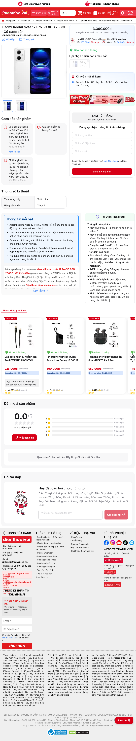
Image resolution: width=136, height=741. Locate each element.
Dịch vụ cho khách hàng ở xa (18, 583)
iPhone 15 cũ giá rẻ (34, 700)
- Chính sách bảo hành (46, 556)
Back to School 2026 (121, 687)
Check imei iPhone (114, 684)
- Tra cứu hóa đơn (44, 573)
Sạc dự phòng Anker (73, 676)
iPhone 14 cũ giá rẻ (14, 673)
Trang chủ (10, 20)
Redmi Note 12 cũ (65, 20)
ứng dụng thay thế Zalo (114, 695)
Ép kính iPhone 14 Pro (69, 660)
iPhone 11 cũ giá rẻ (33, 668)
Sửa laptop (21, 697)
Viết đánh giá (26, 437)
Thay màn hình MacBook (24, 689)
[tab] (14, 310)
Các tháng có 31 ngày (109, 663)
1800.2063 (7, 555)
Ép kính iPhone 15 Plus (67, 658)
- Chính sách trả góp (45, 566)
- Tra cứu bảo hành (44, 570)
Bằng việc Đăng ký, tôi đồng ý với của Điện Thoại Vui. (99, 162)
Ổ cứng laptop (17, 700)
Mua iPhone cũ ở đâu (113, 668)
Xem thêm (40, 577)
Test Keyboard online (116, 658)
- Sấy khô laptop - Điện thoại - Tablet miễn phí (50, 538)
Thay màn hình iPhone (14, 658)
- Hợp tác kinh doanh (79, 547)
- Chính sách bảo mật (46, 559)
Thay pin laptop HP (12, 655)
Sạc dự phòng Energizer (67, 673)
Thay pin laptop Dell (33, 655)
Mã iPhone (126, 663)
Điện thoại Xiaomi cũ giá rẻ (41, 285)
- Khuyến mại (76, 537)
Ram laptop (33, 697)
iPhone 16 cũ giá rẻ (13, 703)
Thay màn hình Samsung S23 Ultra (23, 680)
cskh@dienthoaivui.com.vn (15, 562)
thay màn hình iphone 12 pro (68, 693)
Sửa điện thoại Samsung (15, 660)
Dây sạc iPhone (70, 671)
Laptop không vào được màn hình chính (112, 672)
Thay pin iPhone (35, 658)
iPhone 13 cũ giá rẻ (33, 671)
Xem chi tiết (14, 151)
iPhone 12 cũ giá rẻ (12, 671)
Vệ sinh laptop (36, 666)
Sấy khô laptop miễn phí (24, 705)
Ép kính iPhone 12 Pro (69, 663)
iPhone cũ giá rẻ (20, 666)
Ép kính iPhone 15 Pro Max (60, 655)
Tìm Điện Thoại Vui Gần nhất (17, 574)
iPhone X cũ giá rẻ (12, 668)
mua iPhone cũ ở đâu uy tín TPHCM (112, 690)
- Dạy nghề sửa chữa (79, 544)
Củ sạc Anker (66, 679)
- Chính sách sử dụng (45, 563)
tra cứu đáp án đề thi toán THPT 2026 (109, 655)
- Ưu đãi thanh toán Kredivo (48, 543)
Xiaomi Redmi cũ (44, 20)
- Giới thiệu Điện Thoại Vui (82, 551)
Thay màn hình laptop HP (15, 695)
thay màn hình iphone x (67, 687)
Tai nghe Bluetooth (65, 668)
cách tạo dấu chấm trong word (106, 666)
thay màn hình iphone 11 (70, 681)
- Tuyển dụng (76, 540)
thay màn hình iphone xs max (69, 692)
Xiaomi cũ (25, 20)
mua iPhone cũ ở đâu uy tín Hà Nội (109, 689)
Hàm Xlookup (117, 671)
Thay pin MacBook (34, 692)
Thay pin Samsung (23, 663)
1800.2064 (7, 548)
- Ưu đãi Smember (44, 553)
